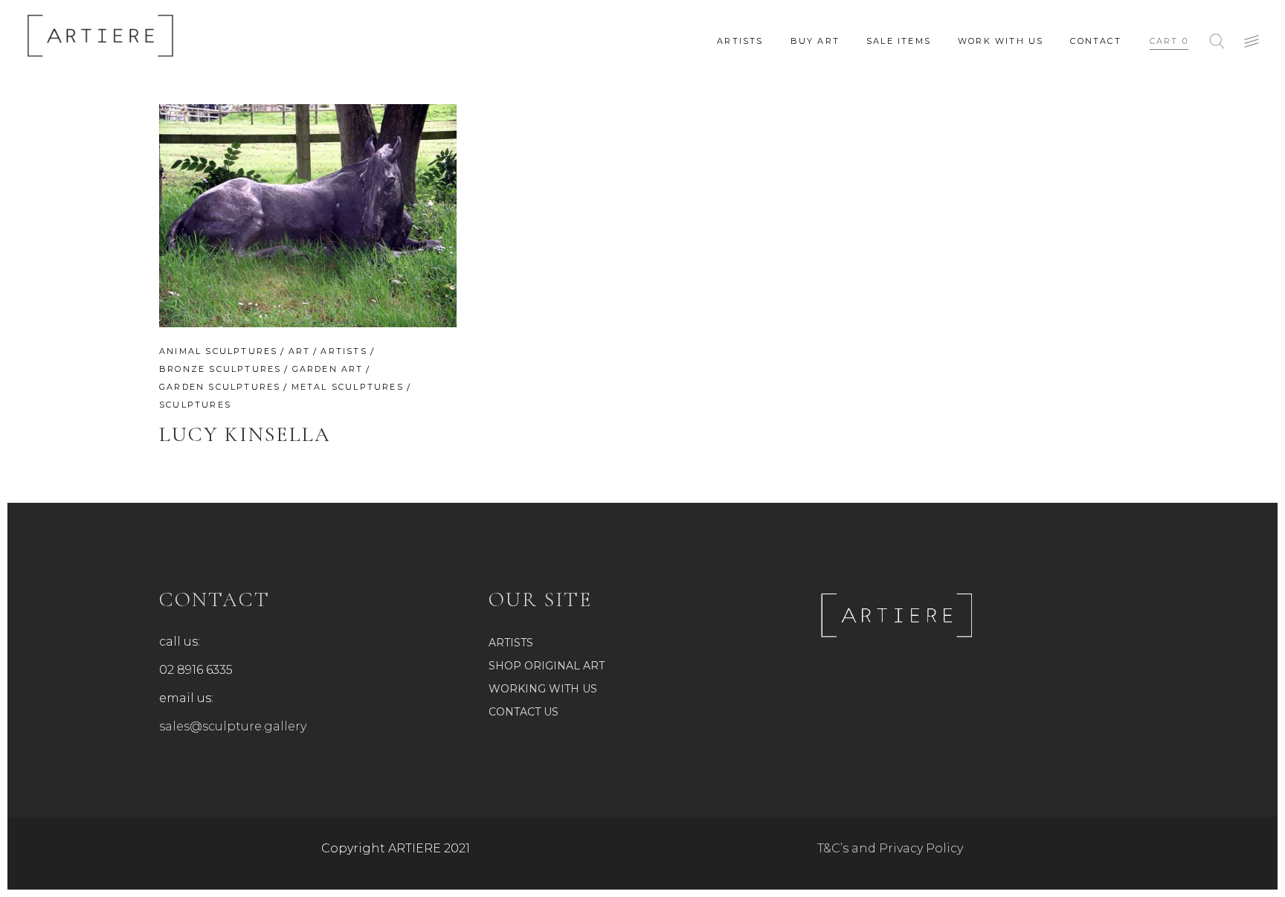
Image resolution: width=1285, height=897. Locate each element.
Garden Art (328, 369)
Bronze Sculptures (220, 369)
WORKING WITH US (543, 688)
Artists (344, 351)
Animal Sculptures (218, 351)
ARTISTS (511, 642)
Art (300, 351)
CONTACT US (523, 711)
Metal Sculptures (348, 387)
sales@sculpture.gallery (232, 726)
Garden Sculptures (219, 387)
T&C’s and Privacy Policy (890, 848)
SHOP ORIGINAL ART (547, 665)
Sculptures (195, 404)
